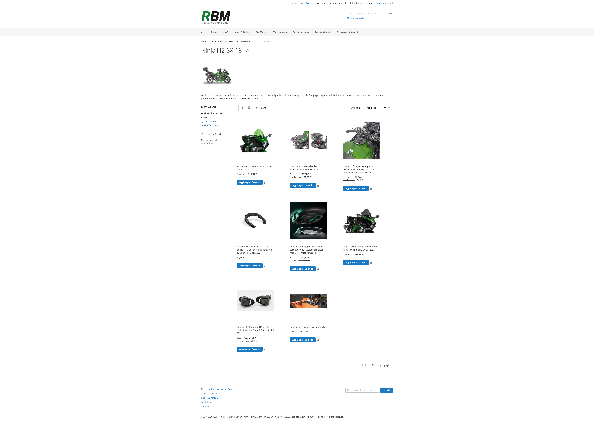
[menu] (297, 32)
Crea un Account (384, 3)
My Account (297, 3)
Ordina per (356, 107)
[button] (265, 182)
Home (204, 41)
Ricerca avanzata (355, 18)
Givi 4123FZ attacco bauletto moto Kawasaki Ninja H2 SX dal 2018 (307, 168)
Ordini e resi (207, 402)
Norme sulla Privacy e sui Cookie (218, 389)
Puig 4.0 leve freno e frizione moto (307, 326)
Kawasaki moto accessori (240, 41)
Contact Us (206, 406)
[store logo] (215, 17)
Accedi (309, 3)
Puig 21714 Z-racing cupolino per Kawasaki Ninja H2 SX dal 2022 (360, 248)
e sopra (209, 125)
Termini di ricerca (210, 393)
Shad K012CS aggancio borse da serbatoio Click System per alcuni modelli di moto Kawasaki (307, 249)
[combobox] (366, 13)
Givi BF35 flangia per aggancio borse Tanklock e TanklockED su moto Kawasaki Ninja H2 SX (359, 169)
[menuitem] (203, 32)
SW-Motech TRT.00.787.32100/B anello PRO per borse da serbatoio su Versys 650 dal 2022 (254, 249)
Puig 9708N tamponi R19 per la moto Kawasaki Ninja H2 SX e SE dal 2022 (255, 330)
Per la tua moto (218, 41)
